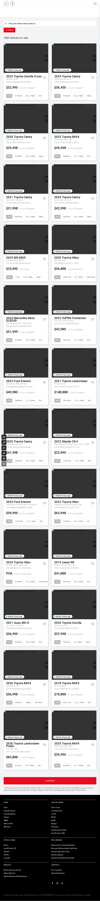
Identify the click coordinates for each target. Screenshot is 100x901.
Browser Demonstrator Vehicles (64, 848)
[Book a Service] (3, 442)
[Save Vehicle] (44, 78)
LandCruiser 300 (58, 833)
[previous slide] (5, 58)
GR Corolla (8, 823)
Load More (50, 781)
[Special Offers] (3, 447)
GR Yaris (7, 826)
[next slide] (46, 58)
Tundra (6, 851)
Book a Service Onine (12, 870)
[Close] (3, 463)
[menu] (95, 3)
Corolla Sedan (9, 814)
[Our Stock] (3, 458)
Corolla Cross (56, 810)
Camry (6, 817)
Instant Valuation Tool (60, 851)
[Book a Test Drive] (3, 453)
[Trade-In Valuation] (3, 437)
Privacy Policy (58, 895)
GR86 (6, 820)
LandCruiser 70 (10, 848)
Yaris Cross (55, 807)
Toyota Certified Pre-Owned (62, 858)
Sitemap (88, 895)
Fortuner (54, 826)
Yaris (6, 807)
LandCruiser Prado (58, 830)
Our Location (56, 870)
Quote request (57, 854)
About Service (9, 873)
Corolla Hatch (9, 810)
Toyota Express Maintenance (15, 876)
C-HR (53, 814)
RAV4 (53, 817)
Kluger (54, 823)
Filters (10, 30)
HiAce (6, 854)
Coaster (7, 858)
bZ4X (53, 820)
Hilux (6, 845)
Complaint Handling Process (74, 895)
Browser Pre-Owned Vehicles (63, 845)
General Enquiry (58, 873)
